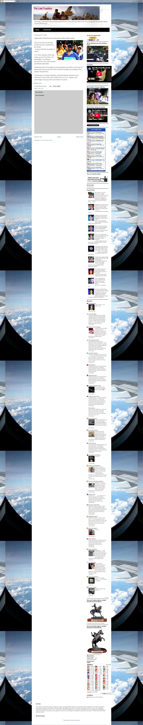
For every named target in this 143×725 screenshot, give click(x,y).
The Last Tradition (97, 133)
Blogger (78, 720)
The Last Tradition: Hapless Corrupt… (94, 153)
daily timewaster (93, 528)
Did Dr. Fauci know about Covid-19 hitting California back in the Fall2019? (101, 227)
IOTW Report (92, 365)
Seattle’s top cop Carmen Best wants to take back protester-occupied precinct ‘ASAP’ (101, 217)
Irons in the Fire (93, 418)
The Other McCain (93, 353)
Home (37, 29)
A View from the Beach (94, 465)
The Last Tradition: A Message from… (95, 160)
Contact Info (47, 29)
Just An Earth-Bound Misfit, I (96, 481)
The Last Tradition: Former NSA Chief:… (95, 165)
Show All (106, 597)
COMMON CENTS (93, 516)
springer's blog (92, 587)
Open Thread (92, 409)
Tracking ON (100, 170)
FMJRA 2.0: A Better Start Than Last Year (98, 354)
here (40, 83)
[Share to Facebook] (58, 86)
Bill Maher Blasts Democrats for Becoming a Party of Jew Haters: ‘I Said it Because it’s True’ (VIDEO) (97, 343)
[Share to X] (56, 86)
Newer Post (38, 137)
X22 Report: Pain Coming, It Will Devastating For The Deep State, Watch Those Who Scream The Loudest (101, 248)
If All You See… (92, 495)
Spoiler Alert (98, 482)
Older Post (79, 137)
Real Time (96, 170)
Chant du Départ (93, 549)
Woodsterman (92, 303)
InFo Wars (38, 55)
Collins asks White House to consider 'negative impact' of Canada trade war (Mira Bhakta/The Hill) (97, 317)
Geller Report (92, 538)
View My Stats (90, 187)
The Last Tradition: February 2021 (94, 141)
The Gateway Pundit (94, 340)
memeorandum (92, 314)
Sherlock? (97, 456)
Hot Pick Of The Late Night (101, 328)
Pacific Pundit (92, 443)
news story (40, 88)
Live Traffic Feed (96, 129)
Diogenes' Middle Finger (95, 385)
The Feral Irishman (93, 576)
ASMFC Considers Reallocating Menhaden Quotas (100, 468)
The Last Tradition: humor (93, 138)
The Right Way (92, 562)
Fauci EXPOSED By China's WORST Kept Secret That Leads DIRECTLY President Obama (100, 281)
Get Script (91, 170)
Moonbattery (92, 408)
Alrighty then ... (98, 550)
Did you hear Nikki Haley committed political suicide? (101, 290)
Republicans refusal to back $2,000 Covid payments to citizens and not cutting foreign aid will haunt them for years (101, 207)
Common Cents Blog (94, 504)
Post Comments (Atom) (46, 140)
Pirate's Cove (92, 494)
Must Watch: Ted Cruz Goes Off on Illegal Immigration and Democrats (101, 194)
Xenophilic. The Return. (95, 455)
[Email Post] (50, 86)
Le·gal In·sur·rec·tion (94, 396)
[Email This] (53, 86)
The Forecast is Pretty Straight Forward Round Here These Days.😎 (100, 388)
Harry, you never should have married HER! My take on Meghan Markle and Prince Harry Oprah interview (101, 237)
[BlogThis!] (55, 86)
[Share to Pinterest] (59, 86)
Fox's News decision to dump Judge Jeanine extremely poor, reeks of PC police (101, 271)
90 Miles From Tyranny (94, 327)
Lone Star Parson (93, 430)
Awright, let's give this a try (101, 419)
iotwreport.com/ (93, 375)
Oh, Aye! (97, 529)
